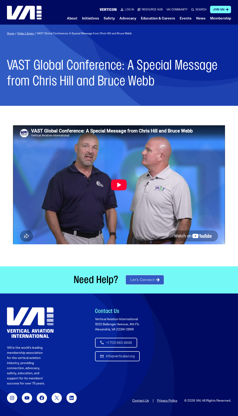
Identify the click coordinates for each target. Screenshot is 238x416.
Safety (109, 18)
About (72, 18)
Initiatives (90, 18)
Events (186, 18)
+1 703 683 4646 (119, 342)
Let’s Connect (142, 279)
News (200, 18)
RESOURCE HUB (152, 9)
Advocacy (127, 18)
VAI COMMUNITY (177, 9)
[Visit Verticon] (108, 9)
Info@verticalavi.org (120, 356)
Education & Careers (158, 18)
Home (10, 33)
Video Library (25, 33)
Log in (129, 9)
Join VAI (218, 9)
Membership (220, 18)
